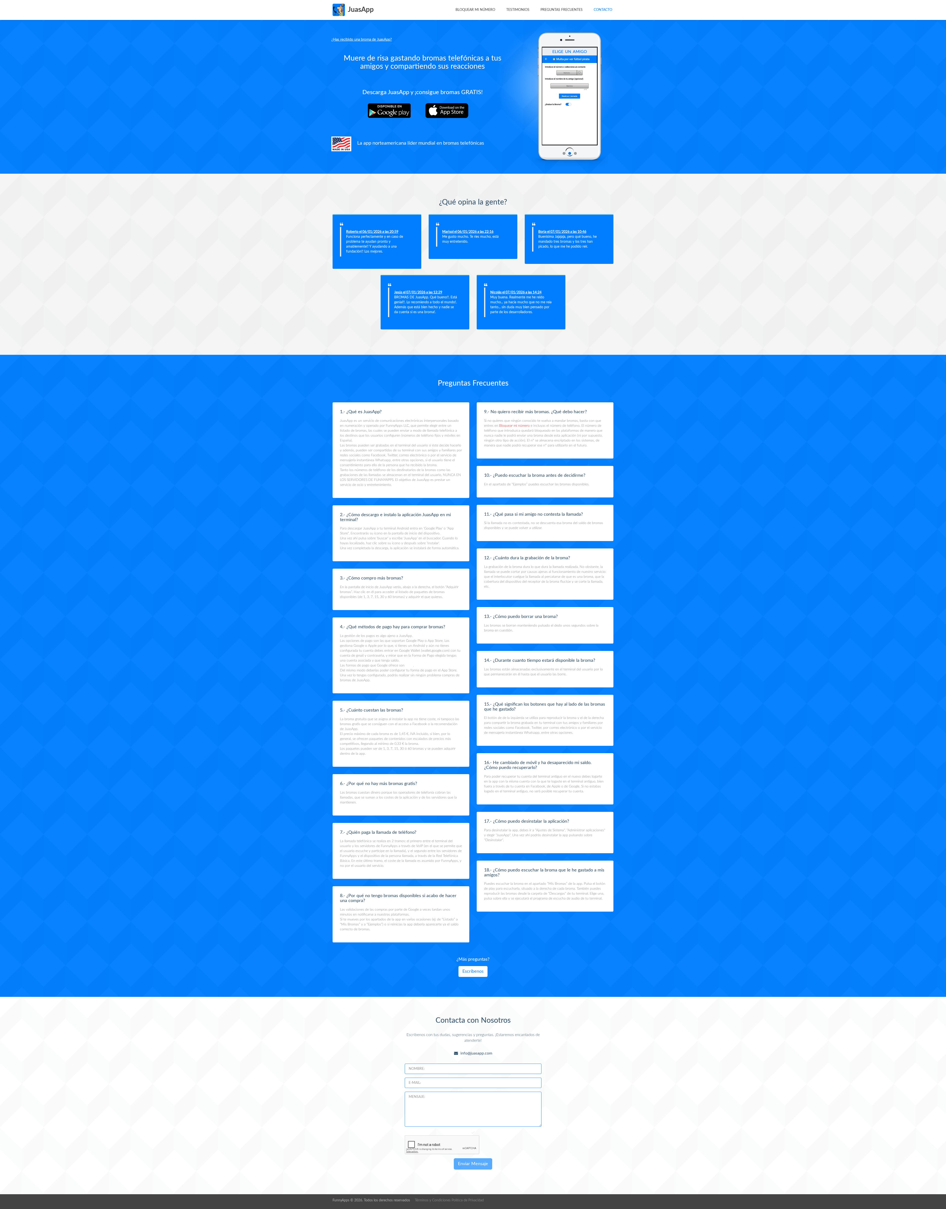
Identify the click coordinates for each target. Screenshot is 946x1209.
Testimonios (517, 10)
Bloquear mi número (475, 10)
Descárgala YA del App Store (450, 110)
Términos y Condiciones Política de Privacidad (449, 1200)
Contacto (603, 10)
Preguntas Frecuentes (562, 10)
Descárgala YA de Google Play (392, 110)
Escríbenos (473, 971)
